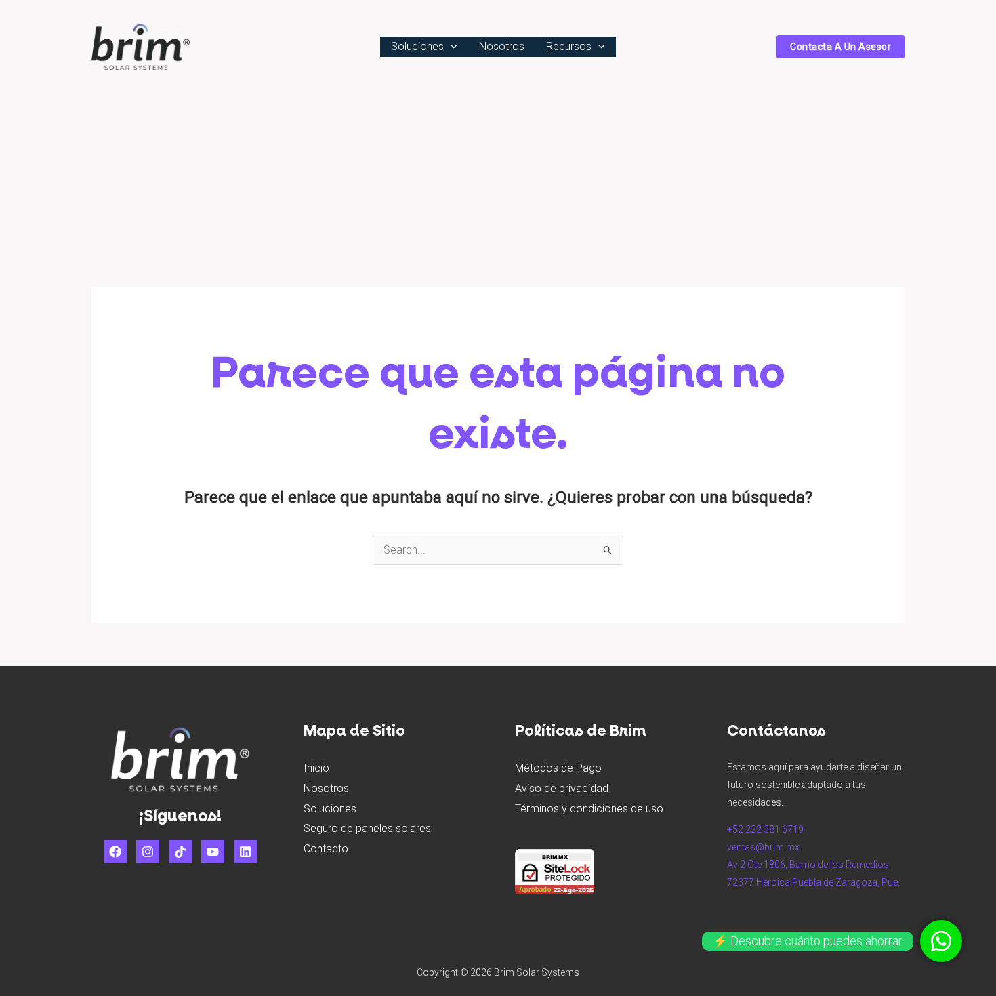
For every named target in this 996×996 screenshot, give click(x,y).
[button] (450, 46)
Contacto (326, 848)
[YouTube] (212, 851)
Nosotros (501, 46)
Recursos (569, 46)
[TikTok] (180, 851)
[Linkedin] (245, 851)
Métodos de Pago (558, 768)
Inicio (316, 768)
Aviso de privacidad (561, 788)
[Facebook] (115, 851)
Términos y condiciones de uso (589, 808)
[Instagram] (147, 851)
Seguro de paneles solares (367, 828)
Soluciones (417, 46)
